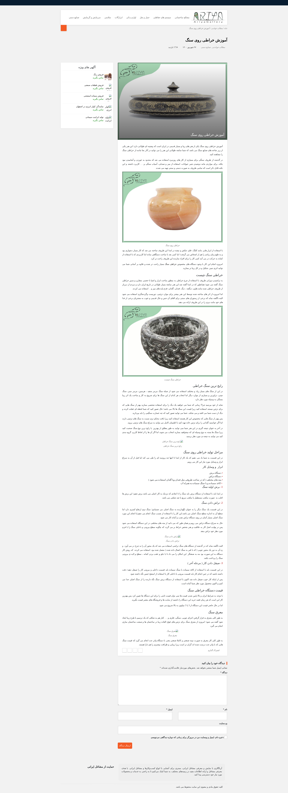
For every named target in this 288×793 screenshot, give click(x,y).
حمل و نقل (145, 17)
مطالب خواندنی (217, 28)
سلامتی (107, 17)
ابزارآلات (119, 17)
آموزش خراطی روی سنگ (206, 40)
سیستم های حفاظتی (162, 17)
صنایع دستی (74, 17)
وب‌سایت (223, 723)
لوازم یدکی (131, 17)
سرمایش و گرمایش (92, 17)
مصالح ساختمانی (182, 17)
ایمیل (169, 709)
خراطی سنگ (171, 264)
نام (225, 709)
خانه (225, 28)
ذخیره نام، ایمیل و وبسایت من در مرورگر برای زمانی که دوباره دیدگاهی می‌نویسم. (187, 737)
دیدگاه (223, 672)
